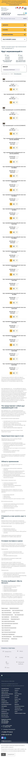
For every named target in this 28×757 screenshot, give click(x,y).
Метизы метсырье (5, 697)
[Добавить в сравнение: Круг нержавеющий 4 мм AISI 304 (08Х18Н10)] (14, 118)
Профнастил (4, 711)
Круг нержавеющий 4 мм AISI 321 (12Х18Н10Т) (14, 125)
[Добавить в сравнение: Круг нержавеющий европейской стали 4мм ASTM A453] (14, 274)
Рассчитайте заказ (9, 39)
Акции (16, 711)
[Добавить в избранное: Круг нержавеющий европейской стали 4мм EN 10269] (17, 345)
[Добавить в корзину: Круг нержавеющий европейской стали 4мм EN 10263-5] (11, 204)
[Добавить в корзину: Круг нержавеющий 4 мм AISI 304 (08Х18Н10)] (11, 118)
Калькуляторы (8, 34)
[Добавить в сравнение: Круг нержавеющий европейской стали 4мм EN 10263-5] (14, 204)
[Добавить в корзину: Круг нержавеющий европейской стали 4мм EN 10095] (11, 302)
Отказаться (11, 754)
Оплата (16, 697)
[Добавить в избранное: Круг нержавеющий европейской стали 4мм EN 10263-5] (17, 204)
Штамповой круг (5, 619)
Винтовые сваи (4, 715)
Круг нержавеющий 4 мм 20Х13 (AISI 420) (14, 94)
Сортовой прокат (5, 688)
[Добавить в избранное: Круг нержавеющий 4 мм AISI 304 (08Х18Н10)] (17, 118)
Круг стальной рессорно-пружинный (10, 623)
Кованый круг (14, 638)
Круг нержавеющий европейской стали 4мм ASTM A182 (14, 322)
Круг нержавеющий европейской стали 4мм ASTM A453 (14, 266)
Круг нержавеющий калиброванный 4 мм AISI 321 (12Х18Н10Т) (14, 153)
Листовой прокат (5, 690)
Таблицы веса (18, 707)
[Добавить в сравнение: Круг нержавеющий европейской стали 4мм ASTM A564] (14, 373)
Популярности (17, 73)
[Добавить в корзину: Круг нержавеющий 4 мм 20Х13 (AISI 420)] (11, 102)
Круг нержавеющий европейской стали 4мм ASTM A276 (14, 308)
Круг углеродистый (6, 630)
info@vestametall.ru (21, 14)
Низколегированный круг (7, 614)
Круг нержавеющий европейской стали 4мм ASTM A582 (14, 252)
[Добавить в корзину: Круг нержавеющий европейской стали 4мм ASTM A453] (11, 274)
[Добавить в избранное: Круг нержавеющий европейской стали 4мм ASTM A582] (17, 260)
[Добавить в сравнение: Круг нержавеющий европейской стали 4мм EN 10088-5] (14, 176)
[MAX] (2, 738)
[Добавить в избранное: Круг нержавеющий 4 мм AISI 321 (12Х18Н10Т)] (17, 133)
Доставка (17, 695)
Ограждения (4, 700)
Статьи (16, 692)
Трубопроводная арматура (7, 693)
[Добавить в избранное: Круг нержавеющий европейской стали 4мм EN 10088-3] (17, 246)
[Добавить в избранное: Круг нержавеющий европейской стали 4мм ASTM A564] (17, 373)
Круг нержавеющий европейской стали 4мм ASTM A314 (14, 223)
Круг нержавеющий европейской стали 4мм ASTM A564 (14, 364)
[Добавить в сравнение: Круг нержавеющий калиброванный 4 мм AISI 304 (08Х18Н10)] (14, 148)
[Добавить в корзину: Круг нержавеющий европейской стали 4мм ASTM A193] (11, 288)
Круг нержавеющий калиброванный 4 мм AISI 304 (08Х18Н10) (14, 139)
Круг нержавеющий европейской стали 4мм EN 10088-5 (14, 167)
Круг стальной (16, 612)
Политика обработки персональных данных (12, 685)
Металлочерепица (5, 709)
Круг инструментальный (17, 610)
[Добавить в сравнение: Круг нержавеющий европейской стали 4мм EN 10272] (14, 218)
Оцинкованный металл (6, 704)
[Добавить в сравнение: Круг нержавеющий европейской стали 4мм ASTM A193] (14, 288)
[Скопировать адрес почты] (26, 14)
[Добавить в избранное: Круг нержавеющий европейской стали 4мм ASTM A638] (17, 359)
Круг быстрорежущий (6, 636)
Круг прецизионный (19, 614)
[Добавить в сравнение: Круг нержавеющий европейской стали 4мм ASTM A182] (14, 331)
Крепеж (3, 699)
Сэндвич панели (4, 702)
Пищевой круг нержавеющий (8, 634)
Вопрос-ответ (18, 699)
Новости (16, 690)
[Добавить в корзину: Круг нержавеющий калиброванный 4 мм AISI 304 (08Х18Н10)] (11, 148)
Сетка (2, 707)
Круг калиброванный (17, 636)
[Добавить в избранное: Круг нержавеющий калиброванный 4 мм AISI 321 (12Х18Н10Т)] (17, 162)
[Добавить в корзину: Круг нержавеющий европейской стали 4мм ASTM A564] (11, 373)
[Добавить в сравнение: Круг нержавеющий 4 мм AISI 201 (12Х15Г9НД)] (14, 89)
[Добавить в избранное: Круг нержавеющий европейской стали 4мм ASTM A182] (17, 331)
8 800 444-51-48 (5, 14)
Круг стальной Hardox (6, 612)
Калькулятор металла (19, 706)
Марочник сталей (18, 709)
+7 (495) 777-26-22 (6, 13)
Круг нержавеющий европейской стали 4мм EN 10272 (14, 209)
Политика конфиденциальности (9, 683)
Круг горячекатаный (6, 625)
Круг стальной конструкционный (9, 627)
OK (3, 754)
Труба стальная (4, 692)
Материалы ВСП (4, 713)
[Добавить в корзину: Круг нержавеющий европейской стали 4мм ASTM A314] (11, 232)
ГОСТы (16, 702)
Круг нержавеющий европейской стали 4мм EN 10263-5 (14, 195)
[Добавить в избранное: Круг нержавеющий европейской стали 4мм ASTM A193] (17, 288)
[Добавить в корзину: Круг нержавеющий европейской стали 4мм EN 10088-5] (11, 176)
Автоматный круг (14, 616)
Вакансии (17, 704)
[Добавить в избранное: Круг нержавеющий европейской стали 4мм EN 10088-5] (17, 176)
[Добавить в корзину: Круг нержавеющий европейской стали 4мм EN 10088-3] (11, 246)
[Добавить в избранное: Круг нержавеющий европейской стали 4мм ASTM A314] (17, 232)
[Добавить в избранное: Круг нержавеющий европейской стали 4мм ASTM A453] (17, 274)
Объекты (17, 700)
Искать (25, 18)
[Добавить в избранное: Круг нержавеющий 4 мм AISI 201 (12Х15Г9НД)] (17, 89)
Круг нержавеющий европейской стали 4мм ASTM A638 (14, 350)
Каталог (5, 25)
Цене (11, 73)
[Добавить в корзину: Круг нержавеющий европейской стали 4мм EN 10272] (11, 218)
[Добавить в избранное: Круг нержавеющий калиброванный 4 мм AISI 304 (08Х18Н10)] (17, 148)
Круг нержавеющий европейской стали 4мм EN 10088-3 (14, 237)
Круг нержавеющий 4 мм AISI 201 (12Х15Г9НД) (14, 81)
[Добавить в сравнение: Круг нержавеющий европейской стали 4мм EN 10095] (14, 302)
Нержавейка (4, 706)
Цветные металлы (5, 695)
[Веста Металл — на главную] (5, 9)
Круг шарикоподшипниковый (8, 621)
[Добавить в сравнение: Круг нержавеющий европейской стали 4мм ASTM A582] (14, 260)
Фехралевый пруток (15, 619)
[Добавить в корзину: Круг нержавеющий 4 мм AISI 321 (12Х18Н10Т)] (11, 133)
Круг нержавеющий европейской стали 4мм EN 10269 (14, 336)
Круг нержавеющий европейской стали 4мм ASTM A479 (14, 181)
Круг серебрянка (5, 616)
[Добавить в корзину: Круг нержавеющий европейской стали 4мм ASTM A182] (11, 331)
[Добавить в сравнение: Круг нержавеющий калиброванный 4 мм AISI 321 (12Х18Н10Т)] (14, 162)
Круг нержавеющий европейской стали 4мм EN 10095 (14, 294)
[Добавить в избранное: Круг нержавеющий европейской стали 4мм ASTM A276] (17, 317)
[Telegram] (26, 13)
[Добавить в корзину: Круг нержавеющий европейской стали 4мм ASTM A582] (11, 260)
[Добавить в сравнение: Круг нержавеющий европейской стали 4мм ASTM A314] (14, 232)
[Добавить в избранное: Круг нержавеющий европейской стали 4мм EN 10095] (17, 302)
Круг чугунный (5, 640)
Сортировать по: (5, 73)
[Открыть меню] (25, 8)
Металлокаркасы (5, 716)
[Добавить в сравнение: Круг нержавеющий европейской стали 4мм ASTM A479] (14, 190)
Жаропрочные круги (14, 608)
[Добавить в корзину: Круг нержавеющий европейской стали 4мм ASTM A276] (11, 317)
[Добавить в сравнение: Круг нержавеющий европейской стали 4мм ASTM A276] (14, 317)
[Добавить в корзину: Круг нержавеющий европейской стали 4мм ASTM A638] (11, 359)
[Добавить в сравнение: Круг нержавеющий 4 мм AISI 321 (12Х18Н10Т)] (14, 133)
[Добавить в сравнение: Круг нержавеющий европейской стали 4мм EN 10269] (14, 345)
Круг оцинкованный (6, 610)
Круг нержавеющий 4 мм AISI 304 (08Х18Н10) (14, 109)
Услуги (5, 29)
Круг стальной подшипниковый (8, 632)
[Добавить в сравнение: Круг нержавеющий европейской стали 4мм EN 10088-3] (14, 246)
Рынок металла (18, 693)
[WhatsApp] (24, 13)
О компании (17, 688)
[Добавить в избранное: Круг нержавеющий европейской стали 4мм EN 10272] (17, 218)
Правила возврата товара (20, 713)
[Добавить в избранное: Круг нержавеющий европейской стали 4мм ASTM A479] (17, 190)
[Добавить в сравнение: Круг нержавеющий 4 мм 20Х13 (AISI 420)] (14, 102)
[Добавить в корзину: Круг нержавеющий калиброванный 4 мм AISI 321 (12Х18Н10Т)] (11, 162)
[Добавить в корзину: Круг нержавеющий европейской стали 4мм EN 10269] (11, 345)
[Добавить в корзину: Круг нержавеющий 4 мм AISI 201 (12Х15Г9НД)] (11, 89)
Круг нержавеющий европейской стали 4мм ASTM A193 (14, 280)
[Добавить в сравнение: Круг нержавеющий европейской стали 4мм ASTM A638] (14, 359)
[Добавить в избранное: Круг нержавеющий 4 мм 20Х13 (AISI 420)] (17, 102)
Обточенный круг (5, 638)
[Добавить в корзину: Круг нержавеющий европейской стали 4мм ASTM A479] (11, 190)
